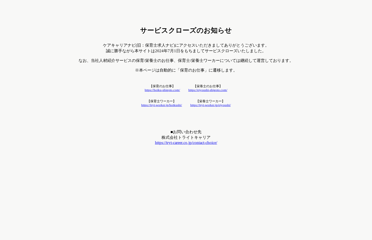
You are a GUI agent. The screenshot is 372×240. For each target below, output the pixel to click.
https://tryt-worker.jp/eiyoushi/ (210, 105)
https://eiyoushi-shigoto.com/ (207, 90)
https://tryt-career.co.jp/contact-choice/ (186, 142)
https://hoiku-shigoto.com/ (162, 90)
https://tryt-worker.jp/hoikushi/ (161, 105)
